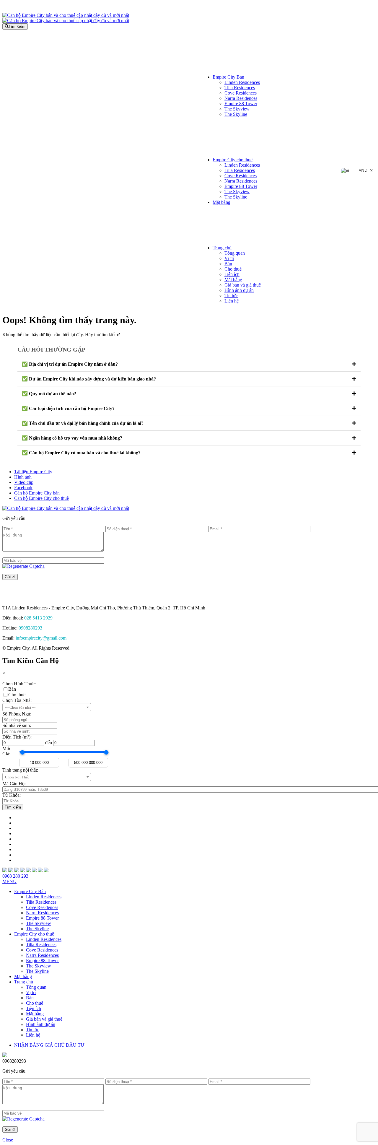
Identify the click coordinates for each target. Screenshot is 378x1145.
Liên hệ (231, 300)
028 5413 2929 (38, 617)
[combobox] (46, 707)
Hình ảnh (23, 476)
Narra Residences (240, 98)
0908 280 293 (15, 876)
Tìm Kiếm (17, 26)
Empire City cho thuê (232, 159)
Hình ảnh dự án (239, 290)
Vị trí (229, 258)
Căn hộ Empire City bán (37, 492)
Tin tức (231, 295)
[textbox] (47, 707)
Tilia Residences (239, 87)
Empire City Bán (228, 76)
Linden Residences (242, 82)
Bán (12, 689)
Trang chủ (222, 247)
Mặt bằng (221, 202)
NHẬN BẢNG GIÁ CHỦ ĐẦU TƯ (49, 1045)
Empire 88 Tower (240, 103)
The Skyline (235, 114)
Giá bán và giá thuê (242, 284)
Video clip (23, 482)
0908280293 (30, 627)
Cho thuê (233, 268)
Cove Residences (240, 92)
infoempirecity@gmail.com (41, 637)
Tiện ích (231, 274)
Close (7, 1139)
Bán (228, 263)
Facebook (23, 487)
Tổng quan (234, 253)
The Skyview (237, 108)
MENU (9, 881)
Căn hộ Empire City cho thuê (41, 498)
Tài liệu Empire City (33, 471)
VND (363, 170)
